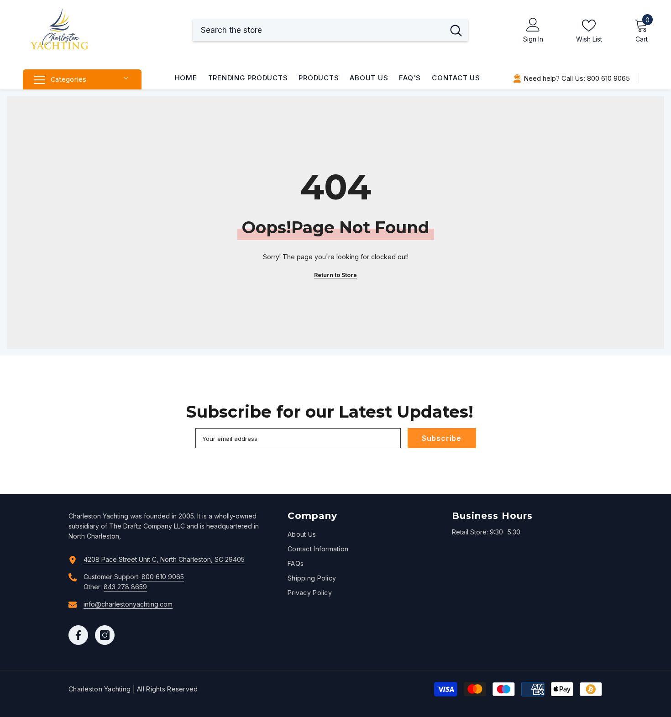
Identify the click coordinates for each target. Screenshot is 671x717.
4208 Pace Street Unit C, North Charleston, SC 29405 (164, 559)
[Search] (330, 30)
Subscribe (441, 438)
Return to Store (335, 275)
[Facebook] (78, 635)
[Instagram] (105, 635)
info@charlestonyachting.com (128, 604)
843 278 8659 (125, 587)
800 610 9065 (163, 577)
